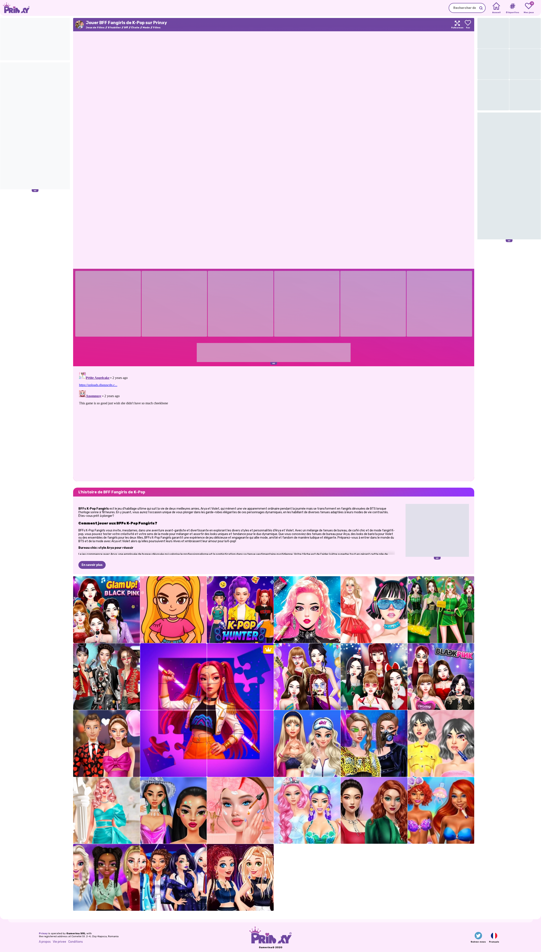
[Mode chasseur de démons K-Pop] (240, 609)
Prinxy (43, 933)
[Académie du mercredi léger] (441, 743)
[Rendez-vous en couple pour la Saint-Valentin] (106, 743)
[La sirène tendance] (441, 810)
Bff (126, 27)
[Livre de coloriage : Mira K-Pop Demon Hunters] (173, 609)
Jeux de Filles (95, 27)
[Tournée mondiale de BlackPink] (106, 609)
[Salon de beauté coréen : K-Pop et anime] (307, 609)
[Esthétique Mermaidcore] (307, 810)
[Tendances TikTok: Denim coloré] (374, 810)
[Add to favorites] (468, 24)
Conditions (75, 942)
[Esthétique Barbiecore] (106, 810)
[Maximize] (457, 24)
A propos (45, 942)
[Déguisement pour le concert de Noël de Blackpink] (374, 676)
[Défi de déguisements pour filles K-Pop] (106, 676)
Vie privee (59, 942)
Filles (157, 27)
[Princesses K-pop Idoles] (240, 877)
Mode (146, 27)
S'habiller (114, 27)
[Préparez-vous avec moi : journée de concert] (173, 810)
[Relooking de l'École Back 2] (240, 810)
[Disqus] (273, 423)
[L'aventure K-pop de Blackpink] (374, 609)
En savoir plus (92, 565)
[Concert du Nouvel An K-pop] (173, 877)
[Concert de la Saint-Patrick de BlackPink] (441, 609)
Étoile (135, 27)
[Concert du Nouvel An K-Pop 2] (106, 877)
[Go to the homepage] (15, 8)
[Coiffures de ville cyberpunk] (374, 743)
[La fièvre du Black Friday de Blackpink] (441, 676)
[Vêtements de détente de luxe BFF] (307, 743)
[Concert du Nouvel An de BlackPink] (307, 676)
